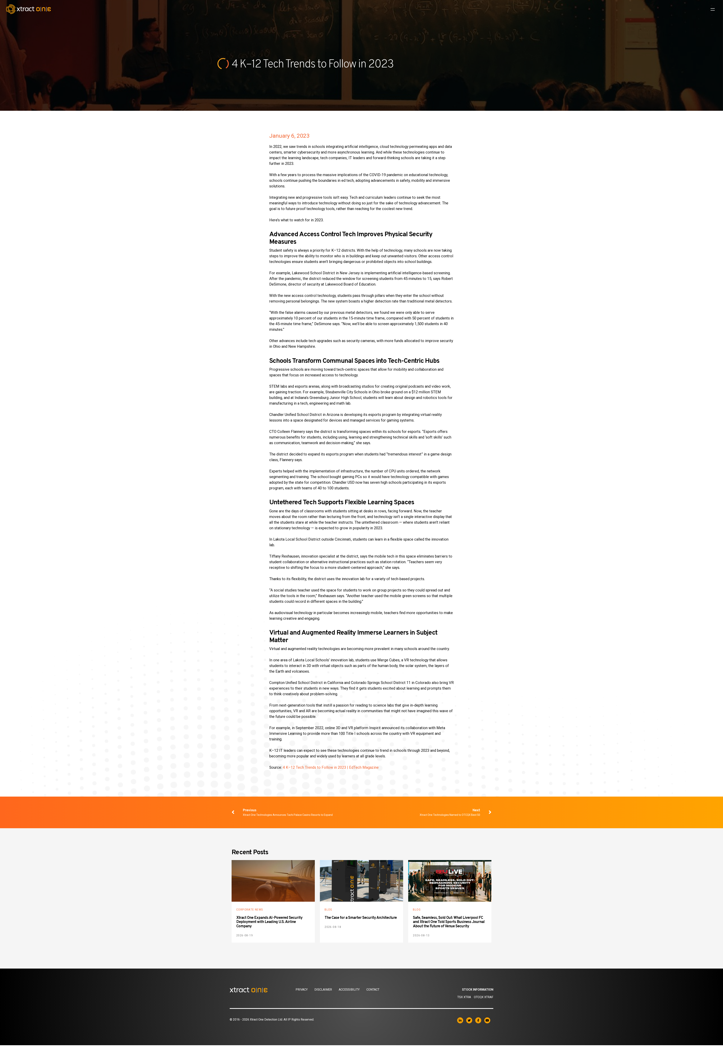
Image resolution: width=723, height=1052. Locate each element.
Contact (372, 989)
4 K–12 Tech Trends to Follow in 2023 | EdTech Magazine (331, 767)
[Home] (263, 990)
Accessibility (349, 989)
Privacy (302, 989)
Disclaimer (323, 989)
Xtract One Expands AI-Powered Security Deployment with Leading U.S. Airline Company (269, 922)
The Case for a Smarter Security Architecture (361, 917)
